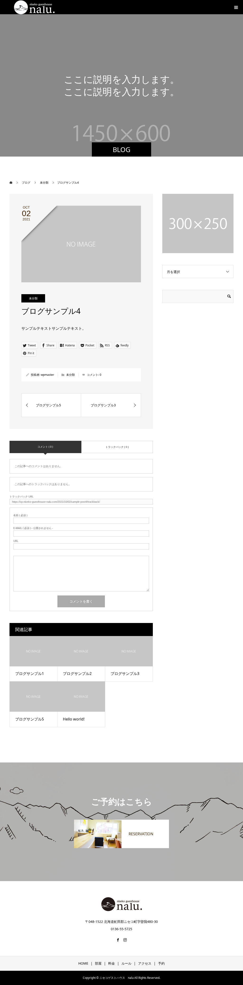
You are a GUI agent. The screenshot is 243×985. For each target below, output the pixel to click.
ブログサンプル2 (77, 673)
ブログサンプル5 (29, 719)
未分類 (33, 298)
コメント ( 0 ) (45, 446)
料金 (111, 963)
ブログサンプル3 (125, 673)
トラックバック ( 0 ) (117, 447)
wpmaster (47, 375)
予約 (161, 963)
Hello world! (73, 719)
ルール (126, 963)
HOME (83, 963)
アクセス (144, 963)
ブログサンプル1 (29, 673)
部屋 (98, 963)
